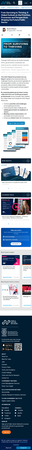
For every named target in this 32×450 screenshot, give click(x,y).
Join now (20, 2)
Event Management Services (10, 383)
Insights (3, 7)
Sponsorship (5, 392)
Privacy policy (23, 442)
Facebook (7, 413)
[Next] (28, 161)
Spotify (20, 413)
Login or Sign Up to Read (16, 123)
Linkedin (6, 410)
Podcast (4, 364)
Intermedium (6, 404)
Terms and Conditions (8, 370)
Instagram (7, 418)
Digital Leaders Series (8, 401)
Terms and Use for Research (10, 375)
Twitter (6, 416)
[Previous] (24, 161)
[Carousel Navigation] (26, 161)
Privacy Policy (6, 367)
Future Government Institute (12, 398)
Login (25, 3)
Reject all (8, 447)
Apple (19, 416)
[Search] (14, 3)
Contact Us (5, 378)
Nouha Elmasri (11, 29)
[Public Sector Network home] (6, 3)
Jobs (3, 362)
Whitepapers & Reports (13, 7)
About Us (5, 356)
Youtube (20, 410)
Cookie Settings (6, 372)
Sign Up (6, 432)
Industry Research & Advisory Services (14, 395)
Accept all (23, 447)
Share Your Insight (7, 386)
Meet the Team (6, 359)
